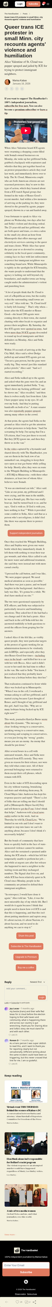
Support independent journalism (26, 533)
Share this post (26, 935)
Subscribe (33, 4)
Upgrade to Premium (26, 957)
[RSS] (26, 1282)
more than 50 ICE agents (23, 332)
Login (20, 4)
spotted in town (34, 328)
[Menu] (48, 3)
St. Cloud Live (29, 819)
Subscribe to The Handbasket (26, 946)
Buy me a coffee (26, 967)
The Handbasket (11, 14)
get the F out (27, 808)
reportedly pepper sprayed (27, 410)
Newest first (36, 982)
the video (12, 449)
